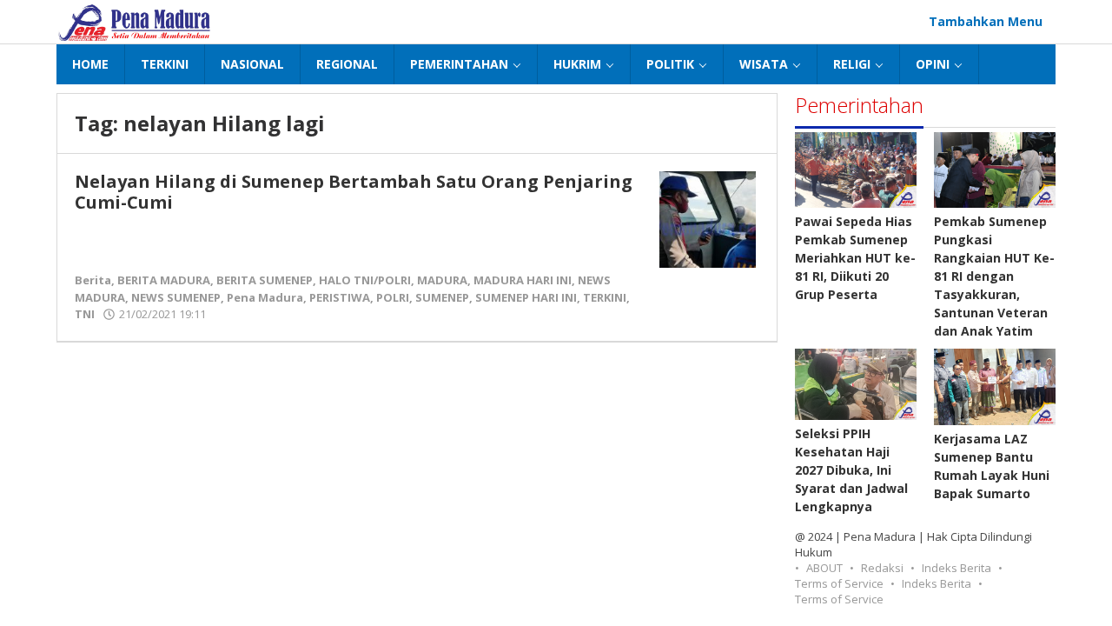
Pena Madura (265, 297)
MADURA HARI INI (522, 280)
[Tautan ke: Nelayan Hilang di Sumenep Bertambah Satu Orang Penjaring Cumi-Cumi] (707, 218)
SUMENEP (442, 297)
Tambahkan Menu (985, 21)
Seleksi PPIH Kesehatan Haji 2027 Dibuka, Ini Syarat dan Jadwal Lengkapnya (851, 470)
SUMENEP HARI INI (526, 297)
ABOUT (824, 568)
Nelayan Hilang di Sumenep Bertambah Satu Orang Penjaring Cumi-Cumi (353, 192)
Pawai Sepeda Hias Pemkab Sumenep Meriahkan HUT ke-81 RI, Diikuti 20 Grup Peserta (855, 258)
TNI (85, 314)
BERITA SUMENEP (264, 280)
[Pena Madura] (134, 21)
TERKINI (604, 297)
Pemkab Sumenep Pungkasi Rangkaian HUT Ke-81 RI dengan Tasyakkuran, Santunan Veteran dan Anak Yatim (994, 276)
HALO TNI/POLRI (365, 280)
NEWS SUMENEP (176, 297)
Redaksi (882, 568)
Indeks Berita (956, 568)
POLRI (392, 297)
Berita (93, 280)
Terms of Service (839, 583)
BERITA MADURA (163, 280)
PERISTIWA (339, 297)
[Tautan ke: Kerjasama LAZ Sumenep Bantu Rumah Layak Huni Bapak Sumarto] (995, 386)
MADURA (442, 280)
